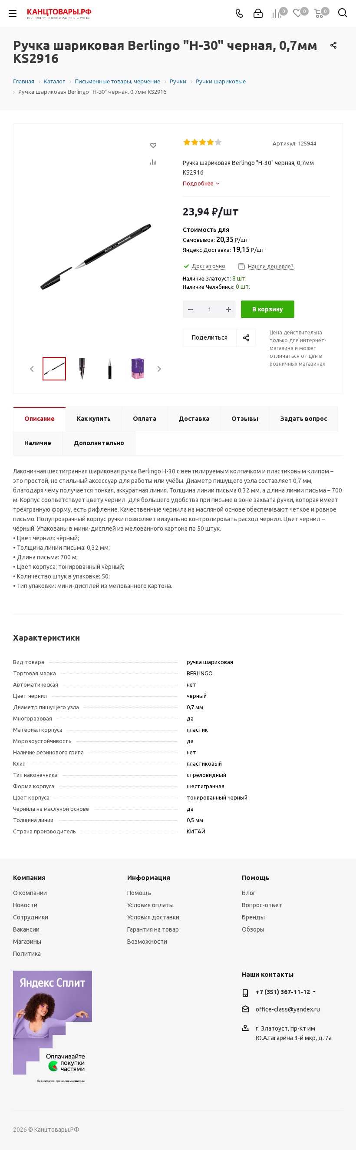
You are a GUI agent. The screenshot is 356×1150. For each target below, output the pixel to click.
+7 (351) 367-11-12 (283, 991)
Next (159, 369)
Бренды (253, 917)
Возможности (147, 941)
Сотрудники (30, 917)
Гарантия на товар (153, 929)
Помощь (139, 892)
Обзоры (253, 929)
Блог (249, 892)
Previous (32, 369)
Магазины (27, 941)
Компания (29, 877)
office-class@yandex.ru (288, 1009)
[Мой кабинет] (258, 13)
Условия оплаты (150, 905)
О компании (30, 892)
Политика (27, 953)
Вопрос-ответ (262, 905)
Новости (25, 905)
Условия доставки (153, 917)
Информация (148, 877)
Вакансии (26, 929)
